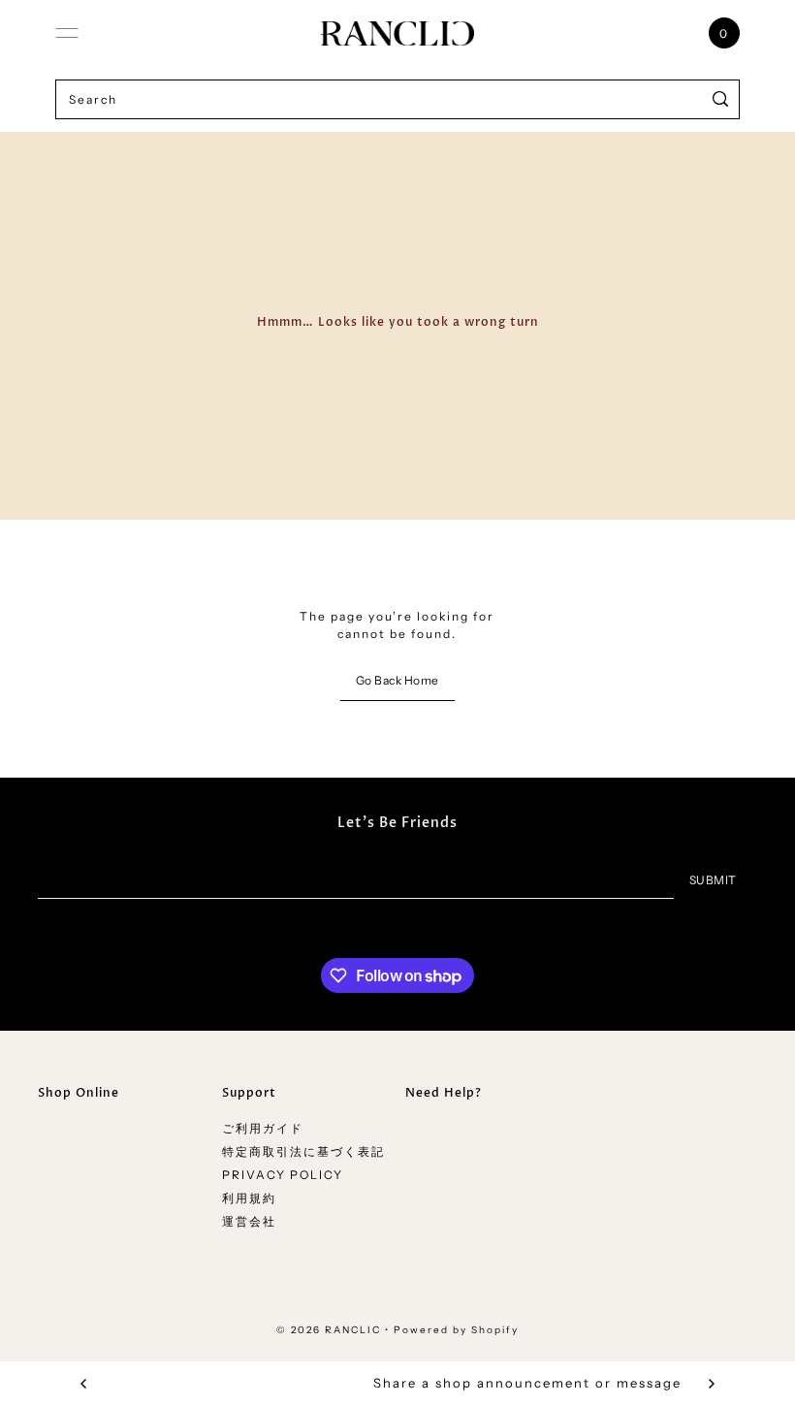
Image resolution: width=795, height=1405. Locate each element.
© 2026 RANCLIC (328, 1330)
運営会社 (249, 1221)
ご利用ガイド (262, 1128)
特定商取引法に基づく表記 (303, 1151)
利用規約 (249, 1198)
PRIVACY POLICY (282, 1174)
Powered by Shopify (456, 1330)
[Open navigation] (67, 32)
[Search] (721, 99)
